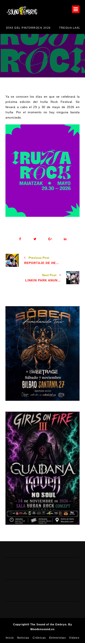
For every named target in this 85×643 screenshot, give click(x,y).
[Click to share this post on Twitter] (35, 239)
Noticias (23, 637)
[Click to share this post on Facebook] (20, 239)
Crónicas (39, 637)
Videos (74, 637)
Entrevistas (57, 637)
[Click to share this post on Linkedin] (65, 239)
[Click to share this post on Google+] (50, 239)
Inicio (10, 637)
